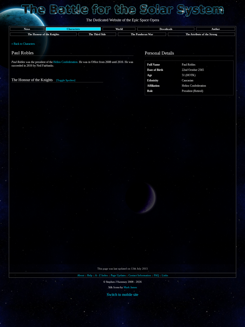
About (80, 275)
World (119, 29)
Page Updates (118, 275)
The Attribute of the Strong (201, 34)
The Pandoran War (142, 34)
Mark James (130, 287)
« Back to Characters (23, 43)
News (27, 29)
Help (89, 275)
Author (216, 29)
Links (165, 275)
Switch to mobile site (122, 295)
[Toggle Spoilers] (65, 80)
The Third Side (97, 34)
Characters (73, 29)
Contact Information (139, 275)
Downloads (166, 29)
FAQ (156, 275)
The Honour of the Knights (43, 34)
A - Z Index (101, 275)
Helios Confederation (65, 62)
